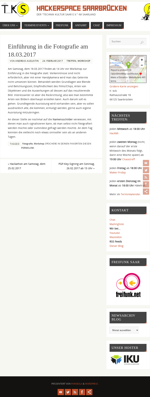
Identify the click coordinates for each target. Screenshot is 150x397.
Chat (112, 219)
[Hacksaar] (146, 170)
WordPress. (92, 383)
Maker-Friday (118, 172)
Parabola (76, 383)
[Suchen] (142, 42)
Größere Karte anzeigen (124, 86)
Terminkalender (130, 194)
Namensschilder (63, 119)
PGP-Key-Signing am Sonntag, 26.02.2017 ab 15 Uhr (77, 166)
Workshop (84, 60)
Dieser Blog (116, 246)
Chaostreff (128, 159)
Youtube (115, 233)
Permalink (27, 147)
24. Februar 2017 (52, 60)
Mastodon (116, 237)
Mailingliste (117, 224)
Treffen (71, 60)
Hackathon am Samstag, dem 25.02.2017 (26, 166)
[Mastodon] (146, 191)
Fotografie (27, 143)
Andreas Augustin (27, 60)
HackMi (114, 133)
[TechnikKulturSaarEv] (146, 163)
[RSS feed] (146, 177)
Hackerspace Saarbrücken (82, 8)
